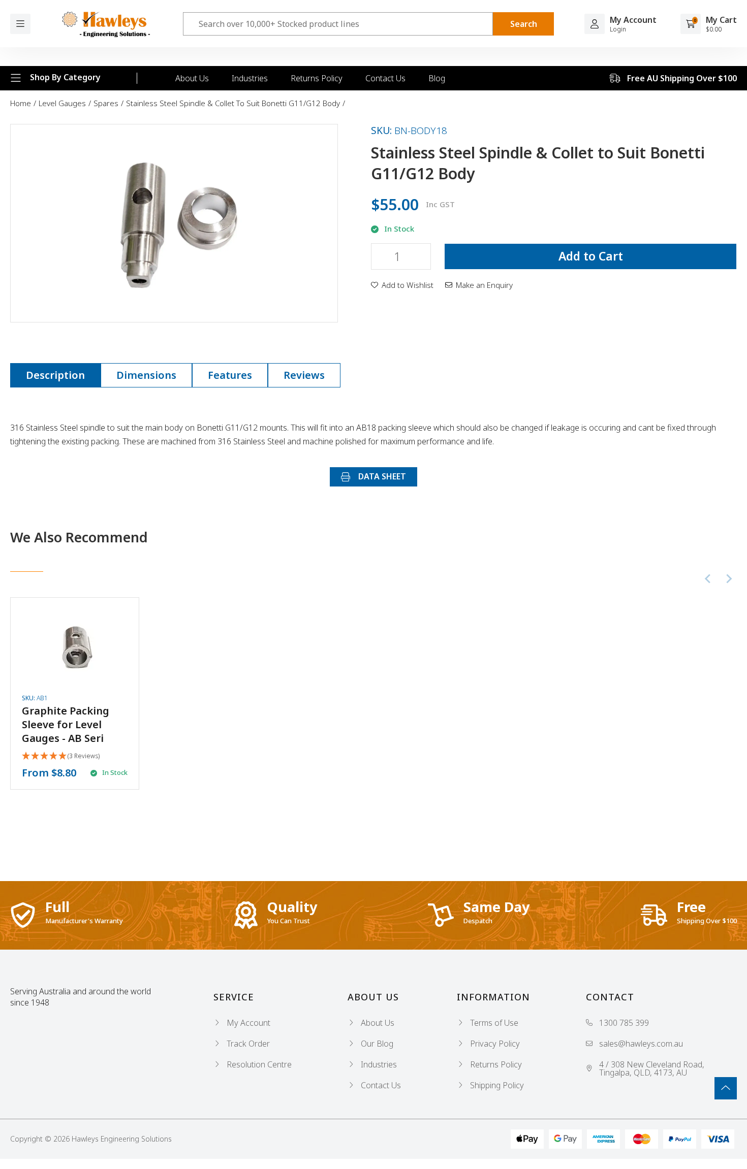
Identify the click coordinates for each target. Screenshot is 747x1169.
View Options (74, 693)
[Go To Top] (725, 1088)
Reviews (304, 375)
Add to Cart (590, 256)
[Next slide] (729, 578)
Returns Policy (317, 78)
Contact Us (385, 78)
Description (55, 375)
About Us (192, 78)
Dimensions (146, 375)
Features (230, 375)
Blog (436, 78)
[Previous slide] (708, 578)
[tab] (55, 375)
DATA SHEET (381, 476)
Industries (250, 78)
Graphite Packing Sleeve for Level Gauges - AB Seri (65, 724)
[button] (402, 285)
